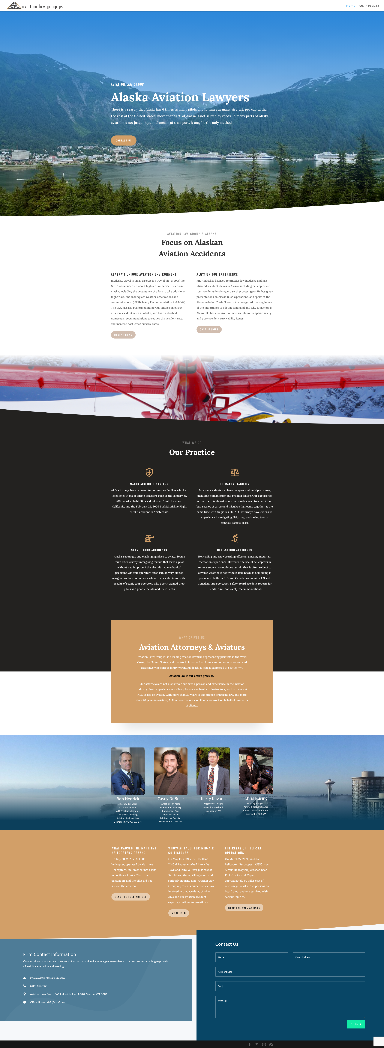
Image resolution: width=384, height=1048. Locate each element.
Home (351, 6)
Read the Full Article (244, 907)
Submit (356, 1024)
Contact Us (124, 140)
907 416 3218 (369, 6)
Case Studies (209, 329)
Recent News (123, 335)
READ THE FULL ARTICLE (131, 897)
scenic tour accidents (149, 550)
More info (179, 913)
